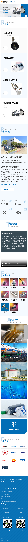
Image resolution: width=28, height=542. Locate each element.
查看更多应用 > (14, 430)
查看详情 (5, 189)
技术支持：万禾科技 (5, 540)
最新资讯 (22, 513)
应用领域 (7, 513)
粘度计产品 (22, 508)
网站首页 (7, 508)
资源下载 (7, 517)
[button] (26, 16)
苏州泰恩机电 (13, 479)
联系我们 (22, 517)
